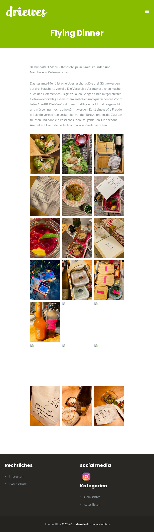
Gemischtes (92, 497)
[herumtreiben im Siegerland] (27, 11)
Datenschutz (17, 484)
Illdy (58, 524)
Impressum (16, 476)
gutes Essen (92, 504)
